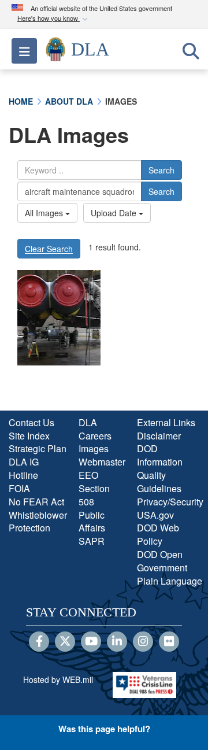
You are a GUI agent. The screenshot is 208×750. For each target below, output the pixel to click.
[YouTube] (91, 642)
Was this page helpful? (104, 728)
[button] (53, 18)
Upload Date (115, 213)
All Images (45, 213)
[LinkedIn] (117, 642)
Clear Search (49, 248)
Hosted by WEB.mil (58, 679)
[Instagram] (143, 642)
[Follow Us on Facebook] (39, 642)
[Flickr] (169, 642)
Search (161, 170)
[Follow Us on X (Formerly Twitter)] (65, 642)
